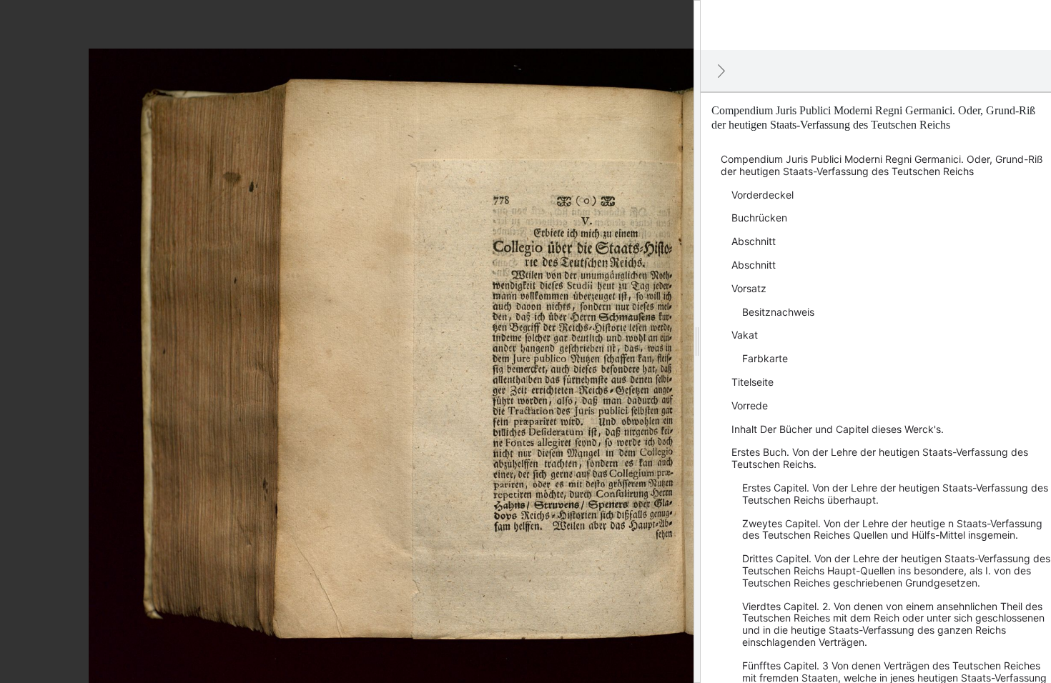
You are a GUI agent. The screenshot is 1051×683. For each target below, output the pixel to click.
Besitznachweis (778, 312)
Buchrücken (759, 217)
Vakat (744, 335)
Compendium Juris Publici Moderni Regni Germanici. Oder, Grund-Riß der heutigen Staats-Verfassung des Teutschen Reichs (882, 165)
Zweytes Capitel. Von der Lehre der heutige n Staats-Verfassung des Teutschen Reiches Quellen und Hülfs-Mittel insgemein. (892, 529)
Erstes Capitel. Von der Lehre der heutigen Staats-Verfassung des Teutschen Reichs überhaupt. (895, 494)
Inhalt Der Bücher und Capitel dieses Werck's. (837, 429)
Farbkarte (765, 358)
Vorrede (749, 405)
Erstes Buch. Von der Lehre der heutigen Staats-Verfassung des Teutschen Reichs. (879, 458)
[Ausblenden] (721, 71)
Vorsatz (748, 288)
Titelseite (752, 382)
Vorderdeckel (762, 195)
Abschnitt (753, 241)
